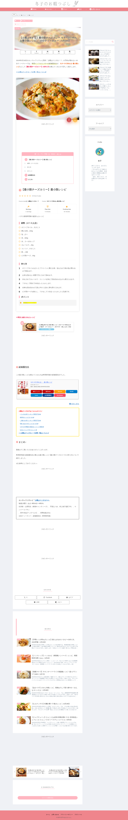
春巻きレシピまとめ (26, 417)
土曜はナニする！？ (27, 20)
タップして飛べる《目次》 (46, 154)
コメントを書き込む (48, 797)
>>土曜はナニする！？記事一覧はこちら (30, 72)
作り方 (28, 167)
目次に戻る (75, 404)
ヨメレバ (37, 384)
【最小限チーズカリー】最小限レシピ (40, 159)
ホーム (48, 814)
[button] (70, 52)
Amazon (60, 391)
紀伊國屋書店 (48, 395)
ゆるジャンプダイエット (27, 430)
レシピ (18, 20)
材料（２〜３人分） (32, 163)
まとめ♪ (30, 179)
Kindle (71, 391)
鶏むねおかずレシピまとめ (28, 423)
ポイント (29, 171)
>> (33, 433)
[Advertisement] (47, 138)
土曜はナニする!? (41, 500)
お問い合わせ (55, 814)
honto (36, 395)
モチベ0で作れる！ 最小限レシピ (41, 382)
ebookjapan (60, 395)
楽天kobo (48, 391)
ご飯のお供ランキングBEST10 (29, 420)
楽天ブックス (36, 391)
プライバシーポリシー (67, 814)
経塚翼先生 (31, 175)
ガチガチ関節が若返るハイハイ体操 (31, 427)
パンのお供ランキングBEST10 (29, 414)
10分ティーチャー (21, 24)
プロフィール (78, 814)
